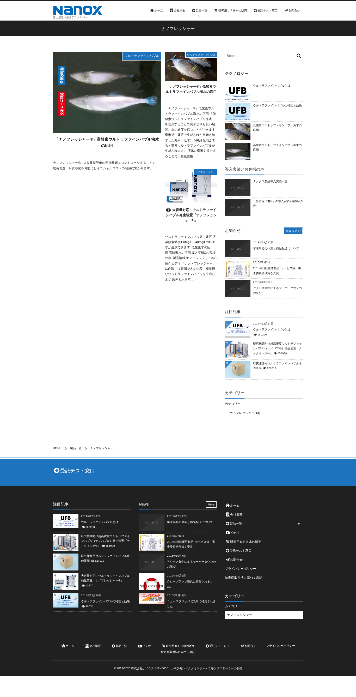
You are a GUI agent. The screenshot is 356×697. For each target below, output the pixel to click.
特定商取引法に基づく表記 (243, 578)
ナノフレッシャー (205, 172)
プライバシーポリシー (240, 568)
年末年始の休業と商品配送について (276, 248)
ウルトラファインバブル (142, 56)
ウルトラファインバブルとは (271, 85)
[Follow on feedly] (297, 29)
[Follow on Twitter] (278, 29)
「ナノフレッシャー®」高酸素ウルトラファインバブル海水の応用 (107, 142)
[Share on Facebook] (269, 29)
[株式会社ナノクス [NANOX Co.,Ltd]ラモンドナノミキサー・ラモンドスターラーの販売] (77, 10)
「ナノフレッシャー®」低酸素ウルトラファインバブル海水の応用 (191, 89)
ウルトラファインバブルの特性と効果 (277, 105)
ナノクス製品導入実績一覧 (270, 181)
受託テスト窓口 (77, 470)
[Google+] (287, 29)
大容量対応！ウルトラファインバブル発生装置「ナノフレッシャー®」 (191, 215)
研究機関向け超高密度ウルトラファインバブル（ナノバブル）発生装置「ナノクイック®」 (277, 348)
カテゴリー (233, 404)
